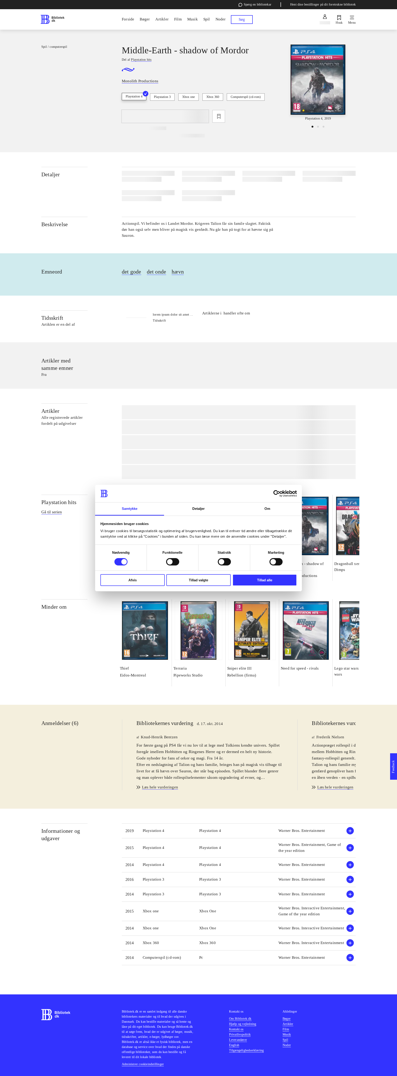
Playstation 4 (134, 96)
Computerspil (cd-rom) (246, 97)
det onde (156, 272)
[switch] (172, 561)
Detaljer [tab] (198, 509)
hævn (178, 272)
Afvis (132, 580)
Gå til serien (51, 512)
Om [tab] (267, 509)
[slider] (318, 82)
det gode (131, 272)
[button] (239, 830)
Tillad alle (264, 580)
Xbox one (188, 97)
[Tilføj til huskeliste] (218, 116)
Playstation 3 (162, 97)
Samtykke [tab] (130, 509)
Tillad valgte (198, 580)
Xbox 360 (212, 97)
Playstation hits (58, 502)
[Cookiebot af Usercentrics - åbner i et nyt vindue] (277, 493)
